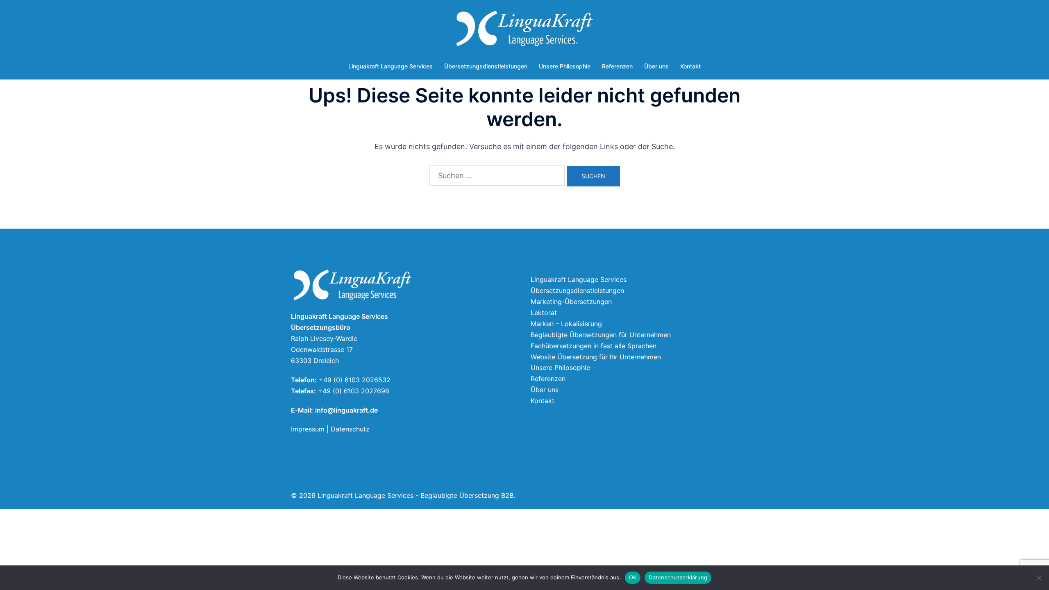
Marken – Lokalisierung (566, 324)
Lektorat (544, 313)
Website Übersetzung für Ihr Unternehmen (596, 357)
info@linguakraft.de (346, 410)
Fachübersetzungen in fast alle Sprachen (593, 346)
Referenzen (617, 66)
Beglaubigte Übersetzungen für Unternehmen (601, 335)
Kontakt (690, 66)
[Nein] (1039, 578)
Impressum (308, 429)
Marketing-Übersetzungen (571, 301)
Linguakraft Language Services (390, 66)
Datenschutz (350, 429)
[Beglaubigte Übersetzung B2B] (524, 31)
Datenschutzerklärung (678, 577)
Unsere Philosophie (564, 66)
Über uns (656, 66)
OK (633, 577)
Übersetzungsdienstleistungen (485, 66)
